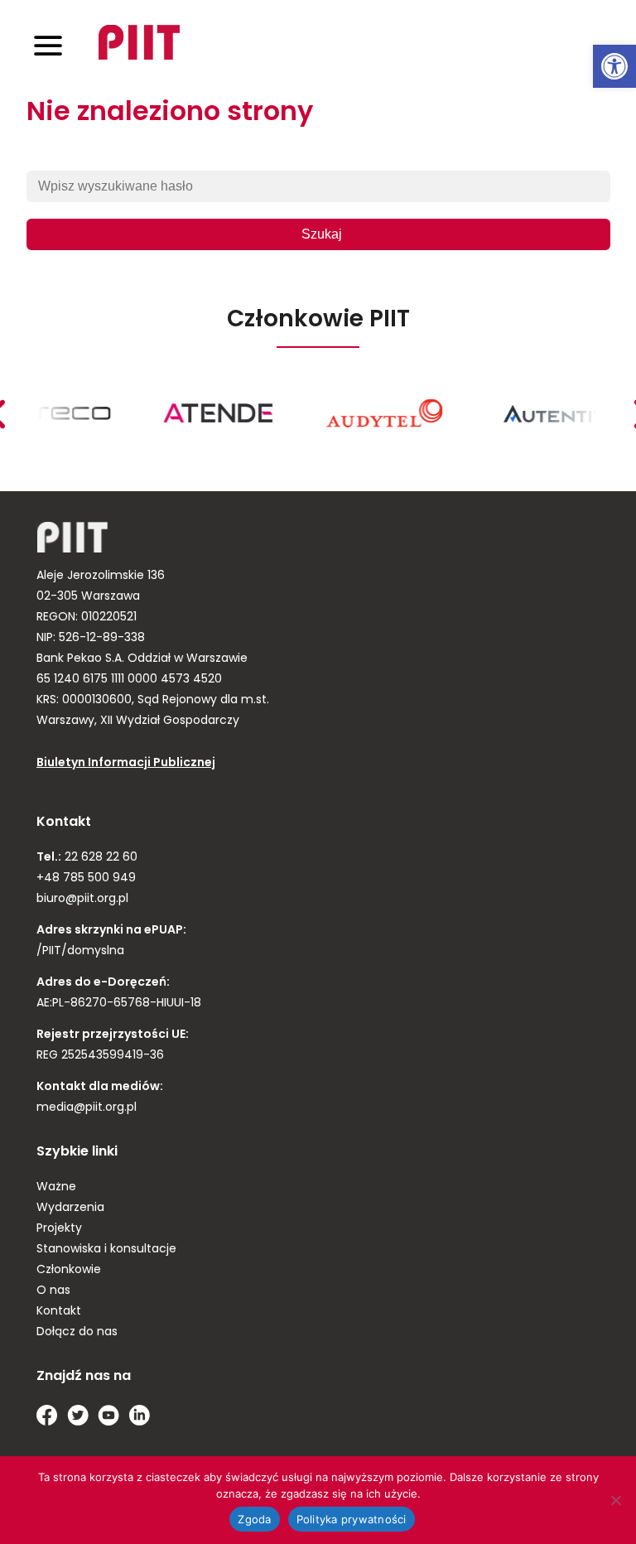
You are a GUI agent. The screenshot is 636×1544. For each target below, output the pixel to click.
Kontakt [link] (58, 1311)
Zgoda (254, 1519)
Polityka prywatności (351, 1519)
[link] (614, 66)
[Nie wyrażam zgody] (615, 1500)
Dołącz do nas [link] (77, 1332)
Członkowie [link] (68, 1270)
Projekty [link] (59, 1228)
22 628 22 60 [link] (99, 857)
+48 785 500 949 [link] (86, 878)
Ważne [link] (56, 1187)
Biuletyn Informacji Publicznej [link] (125, 763)
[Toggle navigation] (48, 45)
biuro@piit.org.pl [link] (82, 899)
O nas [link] (53, 1290)
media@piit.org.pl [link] (86, 1107)
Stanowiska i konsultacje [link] (106, 1249)
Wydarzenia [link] (70, 1208)
